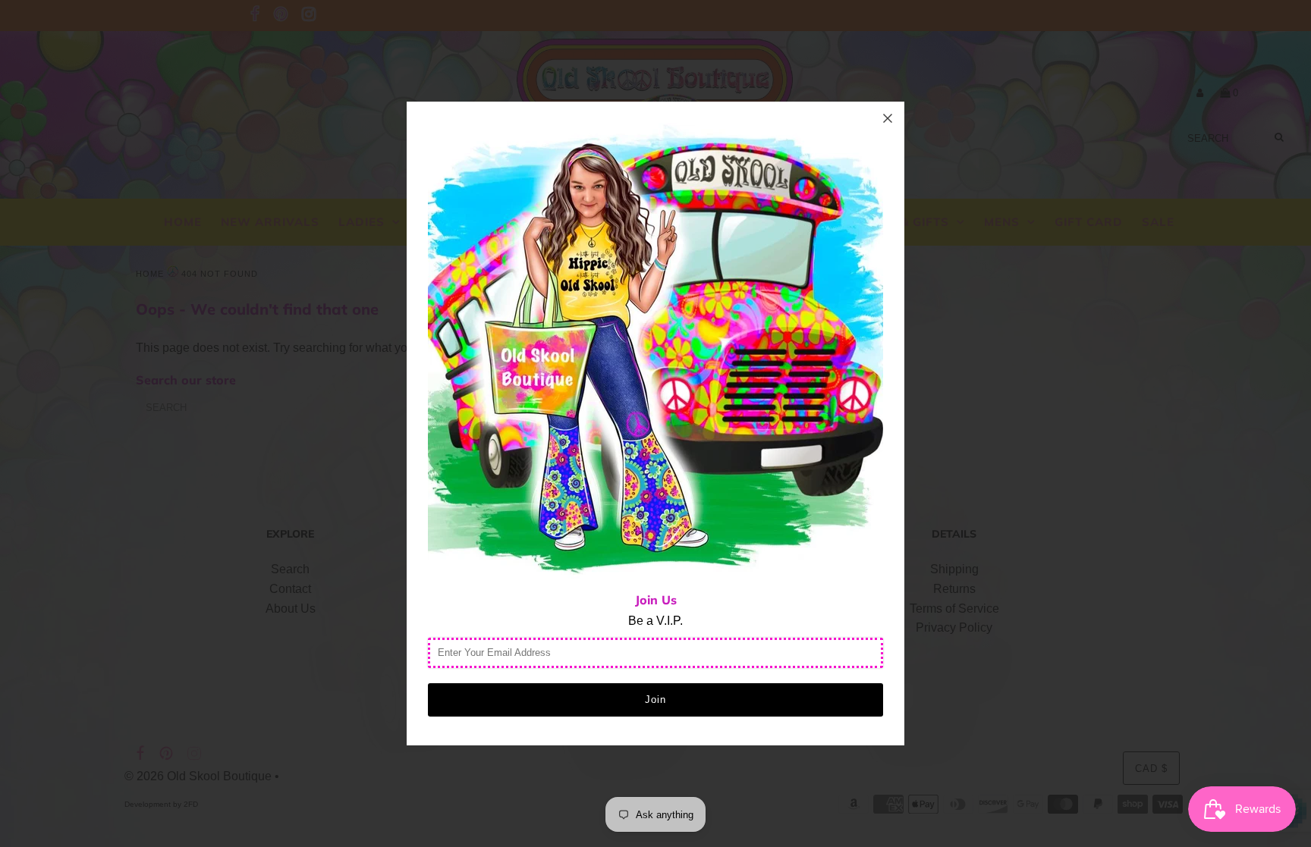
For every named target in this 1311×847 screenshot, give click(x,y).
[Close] (887, 118)
